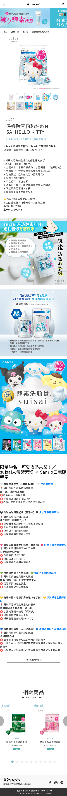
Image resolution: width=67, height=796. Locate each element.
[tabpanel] (17, 730)
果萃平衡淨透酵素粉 (55, 544)
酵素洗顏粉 (40, 138)
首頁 (5, 31)
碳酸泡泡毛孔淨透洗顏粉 (52, 629)
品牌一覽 (15, 31)
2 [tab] (17, 762)
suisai (26, 31)
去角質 (26, 138)
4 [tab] (26, 762)
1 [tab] (12, 762)
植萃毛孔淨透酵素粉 (45, 572)
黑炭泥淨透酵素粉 (49, 512)
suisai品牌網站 (32, 659)
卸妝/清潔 (12, 138)
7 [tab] (41, 762)
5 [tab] (31, 762)
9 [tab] (50, 762)
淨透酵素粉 (47, 483)
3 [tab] (22, 762)
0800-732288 (46, 790)
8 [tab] (45, 762)
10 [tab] (55, 762)
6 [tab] (36, 762)
